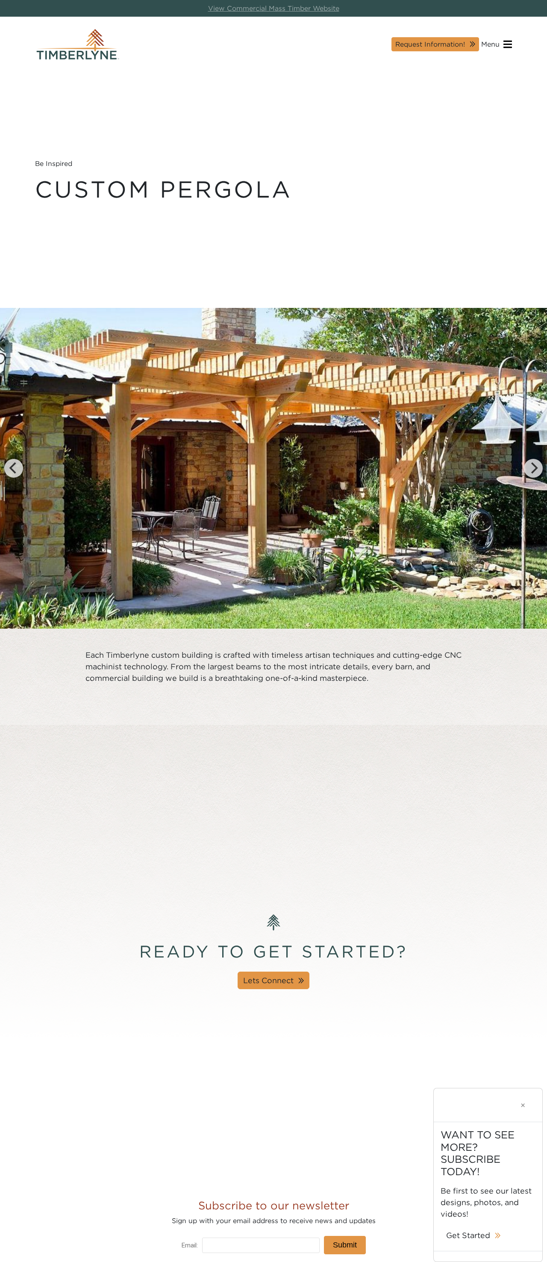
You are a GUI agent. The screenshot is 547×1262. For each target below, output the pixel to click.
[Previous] (13, 468)
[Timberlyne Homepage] (78, 44)
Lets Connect (268, 980)
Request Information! (430, 44)
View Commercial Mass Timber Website (273, 8)
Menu (491, 44)
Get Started (468, 1235)
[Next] (533, 468)
